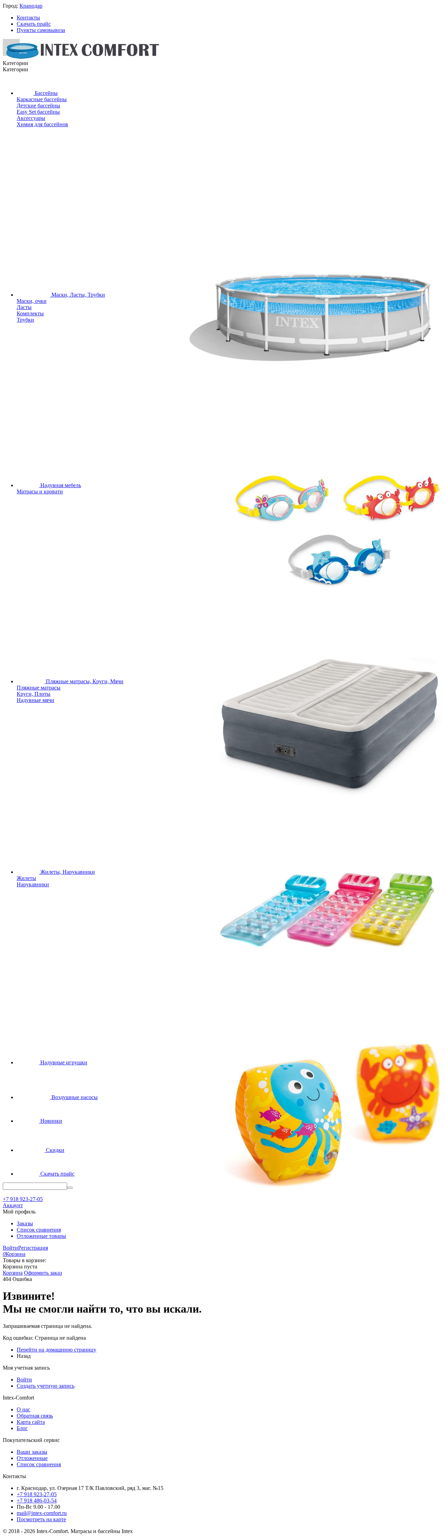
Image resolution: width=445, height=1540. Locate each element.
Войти (10, 1248)
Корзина (13, 1273)
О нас (23, 1409)
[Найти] (70, 1188)
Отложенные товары (41, 1236)
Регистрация (33, 1248)
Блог (22, 1428)
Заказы (25, 1223)
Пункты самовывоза (41, 30)
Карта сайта (31, 1422)
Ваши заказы (32, 1452)
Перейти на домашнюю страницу (56, 1350)
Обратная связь (35, 1416)
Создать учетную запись (45, 1386)
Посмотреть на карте (41, 1519)
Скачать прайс (34, 24)
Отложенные (32, 1458)
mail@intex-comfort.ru (42, 1513)
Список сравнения (39, 1230)
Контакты (28, 18)
